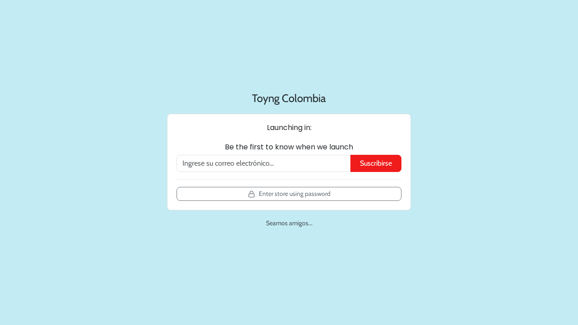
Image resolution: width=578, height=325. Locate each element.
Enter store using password (295, 194)
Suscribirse (376, 163)
